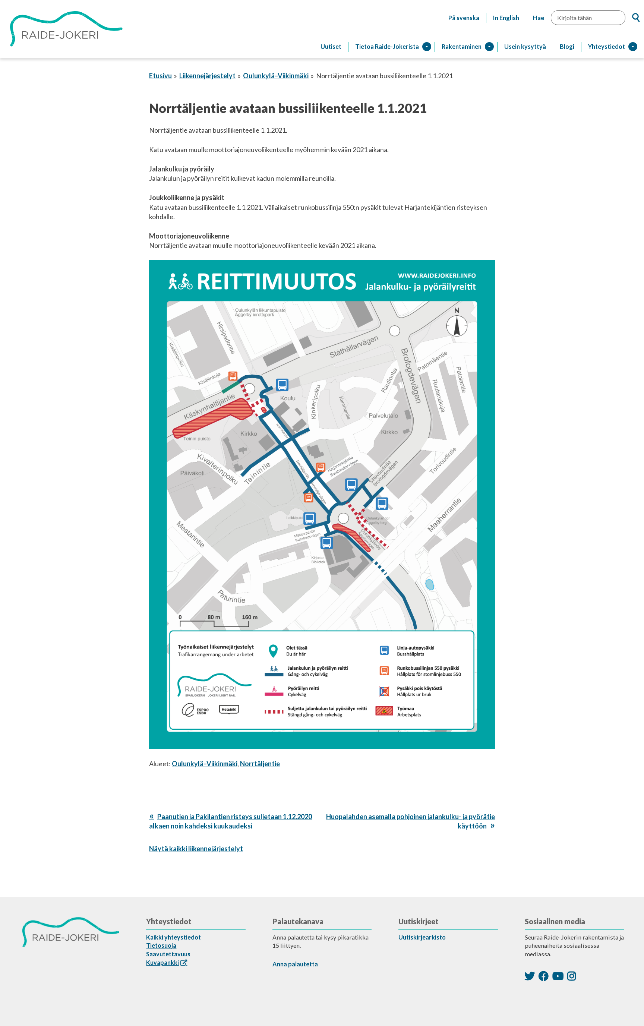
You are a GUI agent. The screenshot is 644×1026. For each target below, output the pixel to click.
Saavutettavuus (168, 953)
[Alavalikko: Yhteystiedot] (632, 46)
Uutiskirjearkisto (422, 937)
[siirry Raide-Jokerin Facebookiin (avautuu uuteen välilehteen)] (544, 976)
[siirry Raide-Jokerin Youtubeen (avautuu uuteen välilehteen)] (558, 976)
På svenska (463, 17)
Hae (538, 17)
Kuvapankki (162, 962)
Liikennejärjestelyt (207, 76)
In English (506, 17)
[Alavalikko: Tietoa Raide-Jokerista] (426, 46)
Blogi (567, 46)
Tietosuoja (161, 945)
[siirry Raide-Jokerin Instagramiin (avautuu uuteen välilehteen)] (571, 976)
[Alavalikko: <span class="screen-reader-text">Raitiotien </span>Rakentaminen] (489, 46)
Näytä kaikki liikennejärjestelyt (196, 849)
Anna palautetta (295, 963)
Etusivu (160, 76)
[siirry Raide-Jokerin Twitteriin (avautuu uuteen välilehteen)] (530, 976)
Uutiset (331, 46)
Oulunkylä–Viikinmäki (276, 76)
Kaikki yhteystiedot (173, 937)
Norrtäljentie (260, 764)
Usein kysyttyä (525, 46)
